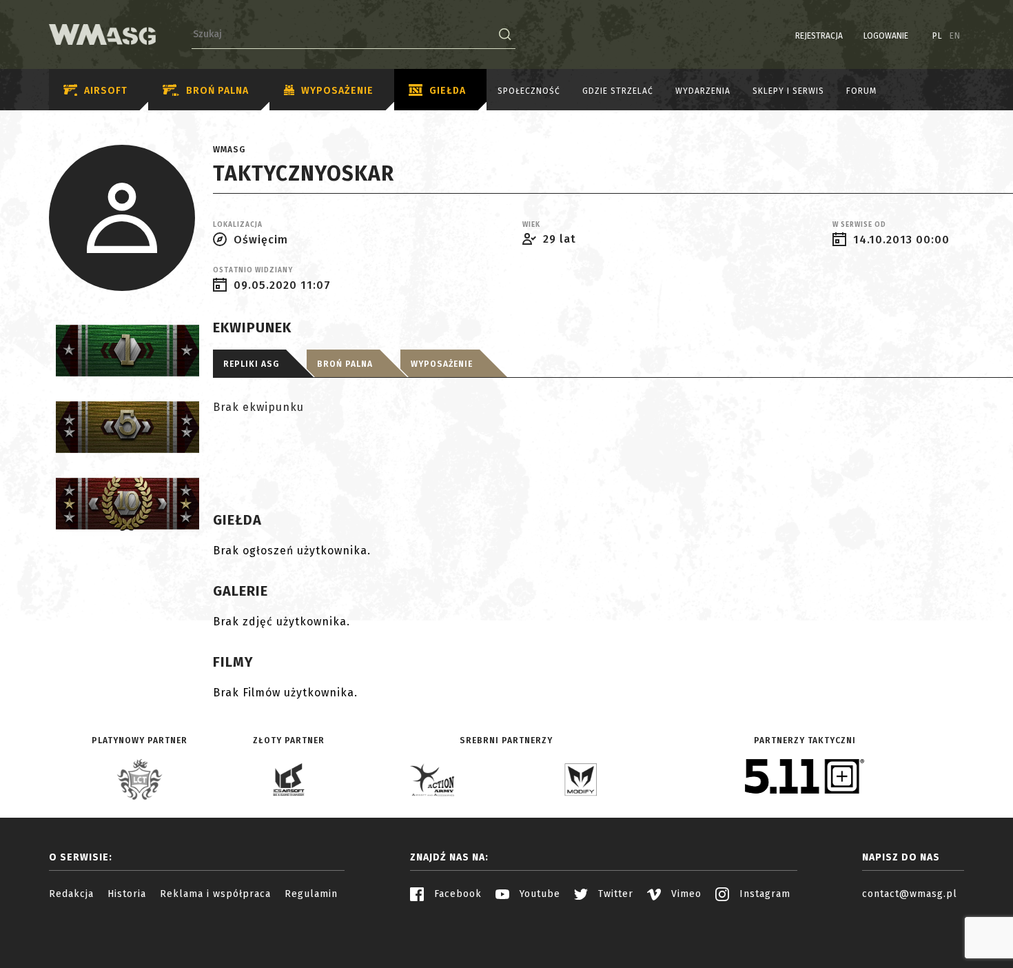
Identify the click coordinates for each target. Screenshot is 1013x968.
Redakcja (71, 894)
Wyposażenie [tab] (442, 364)
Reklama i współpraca (215, 894)
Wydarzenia (702, 91)
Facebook (456, 894)
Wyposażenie (337, 91)
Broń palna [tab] (345, 364)
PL (937, 36)
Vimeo (685, 894)
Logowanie (885, 36)
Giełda (447, 91)
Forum (861, 91)
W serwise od (859, 225)
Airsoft (105, 91)
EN (955, 36)
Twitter (614, 894)
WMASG (229, 149)
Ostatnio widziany (253, 270)
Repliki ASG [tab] (251, 364)
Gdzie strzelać (617, 91)
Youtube (538, 894)
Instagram (763, 894)
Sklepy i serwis (788, 91)
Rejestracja (819, 36)
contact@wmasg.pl (909, 894)
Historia (127, 894)
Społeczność (529, 91)
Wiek (531, 225)
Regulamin (311, 894)
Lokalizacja (238, 225)
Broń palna (217, 91)
